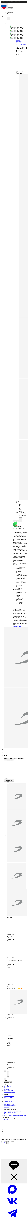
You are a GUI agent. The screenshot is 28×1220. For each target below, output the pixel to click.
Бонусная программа (9, 1092)
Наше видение (7, 1086)
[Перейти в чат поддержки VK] (12, 1206)
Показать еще (7, 1082)
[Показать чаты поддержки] (14, 1171)
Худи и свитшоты (21, 44)
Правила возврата (8, 1097)
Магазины (6, 1087)
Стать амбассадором (9, 1104)
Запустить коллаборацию (10, 1105)
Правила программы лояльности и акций (15, 1115)
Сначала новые (8, 758)
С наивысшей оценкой (18, 758)
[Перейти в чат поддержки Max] (12, 1194)
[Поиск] (8, 18)
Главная (18, 40)
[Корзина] (8, 23)
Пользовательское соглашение (12, 1114)
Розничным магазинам (10, 1102)
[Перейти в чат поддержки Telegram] (12, 1218)
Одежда (18, 42)
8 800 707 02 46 (5, 1119)
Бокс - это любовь (8, 1090)
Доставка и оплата (9, 1096)
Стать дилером (8, 1101)
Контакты (6, 1089)
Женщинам (19, 41)
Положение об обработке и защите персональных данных (13, 1111)
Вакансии (6, 1107)
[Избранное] (8, 21)
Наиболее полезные (9, 760)
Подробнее (3, 1143)
